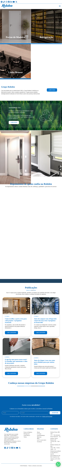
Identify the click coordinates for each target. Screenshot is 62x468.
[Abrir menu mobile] (59, 6)
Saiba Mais (52, 90)
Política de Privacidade (47, 416)
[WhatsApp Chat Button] (58, 464)
